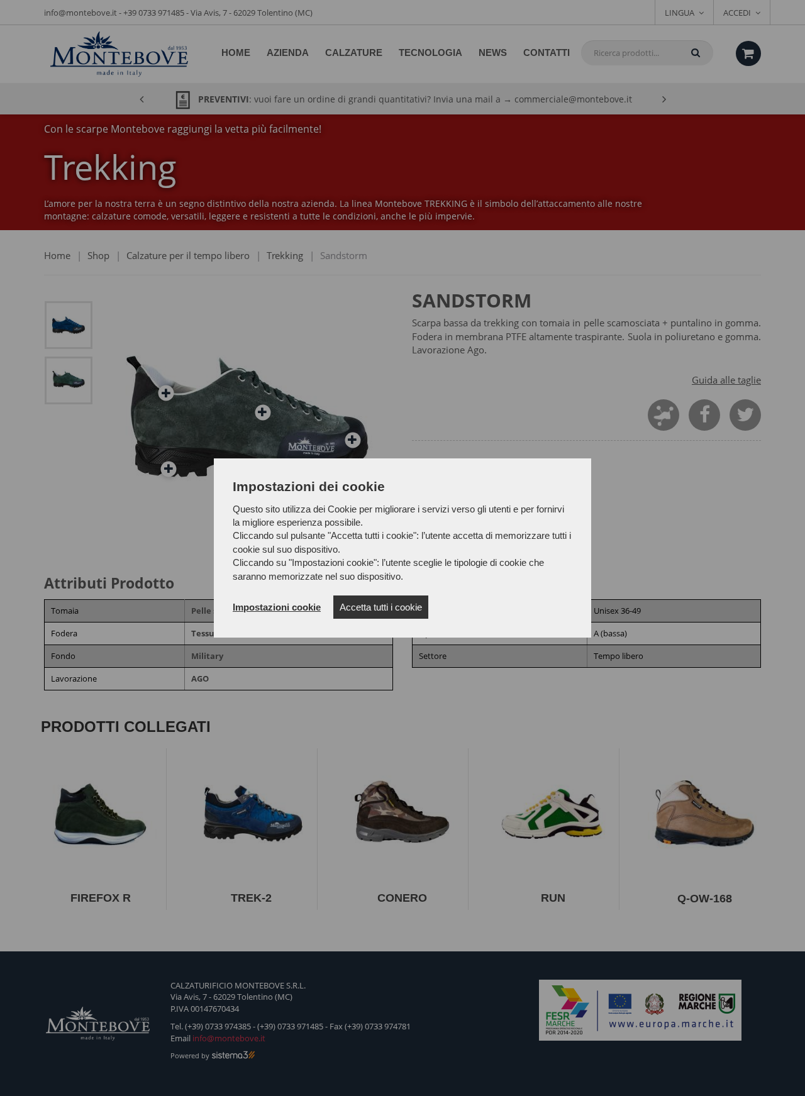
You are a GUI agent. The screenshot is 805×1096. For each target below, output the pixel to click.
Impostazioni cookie (277, 607)
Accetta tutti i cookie (381, 607)
